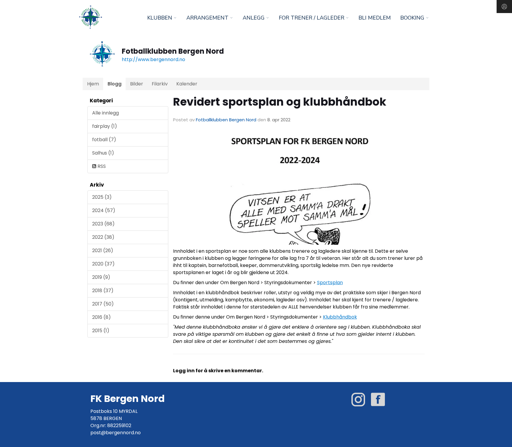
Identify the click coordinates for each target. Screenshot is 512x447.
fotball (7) (104, 139)
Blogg (114, 83)
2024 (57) (103, 210)
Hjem (93, 83)
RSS (101, 166)
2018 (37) (102, 290)
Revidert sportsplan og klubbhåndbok (279, 101)
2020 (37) (103, 263)
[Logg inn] (504, 6)
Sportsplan (330, 282)
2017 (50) (103, 303)
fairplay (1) (104, 126)
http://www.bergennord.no (153, 59)
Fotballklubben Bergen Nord (226, 120)
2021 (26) (102, 250)
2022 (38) (103, 237)
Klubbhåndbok (340, 317)
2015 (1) (100, 330)
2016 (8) (101, 317)
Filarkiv (160, 83)
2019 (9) (101, 277)
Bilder (136, 83)
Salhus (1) (103, 152)
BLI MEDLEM (375, 17)
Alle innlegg (105, 112)
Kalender (186, 83)
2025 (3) (102, 197)
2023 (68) (103, 223)
